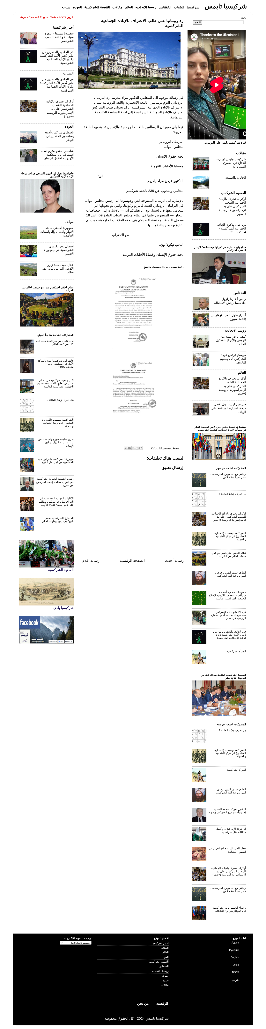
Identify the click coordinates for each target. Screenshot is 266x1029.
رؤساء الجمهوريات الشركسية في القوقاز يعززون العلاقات (229, 909)
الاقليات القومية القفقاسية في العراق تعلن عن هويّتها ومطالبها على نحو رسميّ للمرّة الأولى (56, 501)
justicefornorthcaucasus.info (163, 267)
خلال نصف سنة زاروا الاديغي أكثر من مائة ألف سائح (58, 268)
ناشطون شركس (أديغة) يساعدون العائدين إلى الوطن (58, 136)
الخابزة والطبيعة (235, 177)
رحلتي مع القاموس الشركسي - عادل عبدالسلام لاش (228, 476)
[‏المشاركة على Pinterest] (126, 448)
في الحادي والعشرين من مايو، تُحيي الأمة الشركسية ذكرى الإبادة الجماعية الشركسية (228, 634)
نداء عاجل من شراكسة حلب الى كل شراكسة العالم (55, 343)
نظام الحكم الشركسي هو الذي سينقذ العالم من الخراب (228, 555)
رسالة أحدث (174, 561)
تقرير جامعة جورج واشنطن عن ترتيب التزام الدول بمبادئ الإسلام (56, 442)
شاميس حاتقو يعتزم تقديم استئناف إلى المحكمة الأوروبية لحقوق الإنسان (57, 154)
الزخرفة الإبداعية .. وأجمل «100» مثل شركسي (231, 830)
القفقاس (164, 966)
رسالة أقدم (91, 561)
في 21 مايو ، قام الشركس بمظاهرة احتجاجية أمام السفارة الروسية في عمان (228, 615)
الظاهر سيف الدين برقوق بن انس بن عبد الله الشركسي (229, 574)
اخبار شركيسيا (160, 943)
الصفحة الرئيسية (132, 561)
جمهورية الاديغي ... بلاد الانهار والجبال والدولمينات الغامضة (57, 231)
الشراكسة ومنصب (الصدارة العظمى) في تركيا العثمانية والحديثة (58, 422)
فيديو (166, 980)
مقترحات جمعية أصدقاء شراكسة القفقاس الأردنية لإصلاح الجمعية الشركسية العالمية (227, 595)
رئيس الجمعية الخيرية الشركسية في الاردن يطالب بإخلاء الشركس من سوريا (55, 481)
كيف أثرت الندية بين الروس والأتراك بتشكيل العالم (231, 340)
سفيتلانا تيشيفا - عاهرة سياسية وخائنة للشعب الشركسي (59, 37)
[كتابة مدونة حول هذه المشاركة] (137, 448)
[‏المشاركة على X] (133, 448)
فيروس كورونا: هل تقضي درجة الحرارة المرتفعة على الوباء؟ (228, 408)
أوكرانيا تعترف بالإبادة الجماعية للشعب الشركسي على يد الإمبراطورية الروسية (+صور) (60, 109)
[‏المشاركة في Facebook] (130, 448)
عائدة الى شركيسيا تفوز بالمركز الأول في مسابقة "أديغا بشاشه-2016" (56, 363)
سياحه (165, 975)
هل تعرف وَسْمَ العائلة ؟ (60, 400)
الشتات (165, 947)
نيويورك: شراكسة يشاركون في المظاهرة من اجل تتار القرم (56, 461)
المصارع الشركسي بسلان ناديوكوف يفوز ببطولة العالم (58, 520)
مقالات (165, 985)
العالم (165, 952)
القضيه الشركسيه (159, 961)
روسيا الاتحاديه (160, 971)
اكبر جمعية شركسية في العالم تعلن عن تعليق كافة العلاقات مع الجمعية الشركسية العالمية (55, 383)
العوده (165, 957)
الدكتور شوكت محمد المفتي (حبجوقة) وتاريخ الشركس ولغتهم (227, 811)
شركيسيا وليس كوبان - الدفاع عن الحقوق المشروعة (231, 162)
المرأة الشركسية (236, 651)
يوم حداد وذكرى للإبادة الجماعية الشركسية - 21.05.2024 (231, 228)
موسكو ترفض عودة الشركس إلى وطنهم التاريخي (233, 358)
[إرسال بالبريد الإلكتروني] (141, 448)
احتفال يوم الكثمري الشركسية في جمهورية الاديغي (59, 250)
